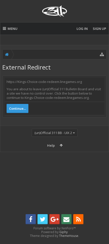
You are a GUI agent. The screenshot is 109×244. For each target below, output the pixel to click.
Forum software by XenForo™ (54, 228)
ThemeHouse (68, 236)
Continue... (17, 108)
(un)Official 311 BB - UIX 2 (53, 132)
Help (51, 145)
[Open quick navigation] (101, 54)
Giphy (63, 232)
